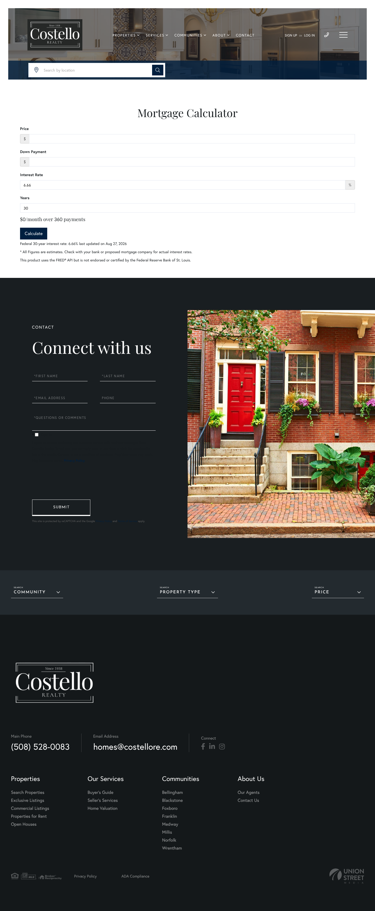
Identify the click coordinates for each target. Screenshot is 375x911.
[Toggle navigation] (343, 35)
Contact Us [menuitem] (248, 800)
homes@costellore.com (135, 746)
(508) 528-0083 (40, 746)
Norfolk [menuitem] (169, 840)
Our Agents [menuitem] (249, 792)
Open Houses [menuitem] (24, 824)
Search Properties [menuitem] (27, 792)
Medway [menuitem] (170, 824)
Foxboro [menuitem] (170, 808)
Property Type (180, 592)
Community (30, 592)
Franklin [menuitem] (169, 816)
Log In (309, 35)
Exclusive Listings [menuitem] (27, 800)
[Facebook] (203, 747)
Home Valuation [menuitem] (102, 808)
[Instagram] (222, 747)
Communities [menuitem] (188, 35)
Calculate (34, 233)
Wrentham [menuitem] (172, 848)
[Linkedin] (212, 747)
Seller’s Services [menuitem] (103, 800)
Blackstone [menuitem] (172, 800)
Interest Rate (31, 174)
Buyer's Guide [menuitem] (100, 792)
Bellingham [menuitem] (172, 792)
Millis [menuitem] (167, 832)
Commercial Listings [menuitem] (30, 808)
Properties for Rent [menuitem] (29, 816)
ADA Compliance (135, 876)
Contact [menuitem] (245, 35)
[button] (157, 70)
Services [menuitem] (155, 35)
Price (24, 128)
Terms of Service (127, 521)
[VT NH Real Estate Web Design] (346, 876)
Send (61, 508)
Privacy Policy (74, 461)
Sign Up (291, 35)
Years (24, 197)
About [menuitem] (219, 35)
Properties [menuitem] (124, 35)
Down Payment (33, 151)
